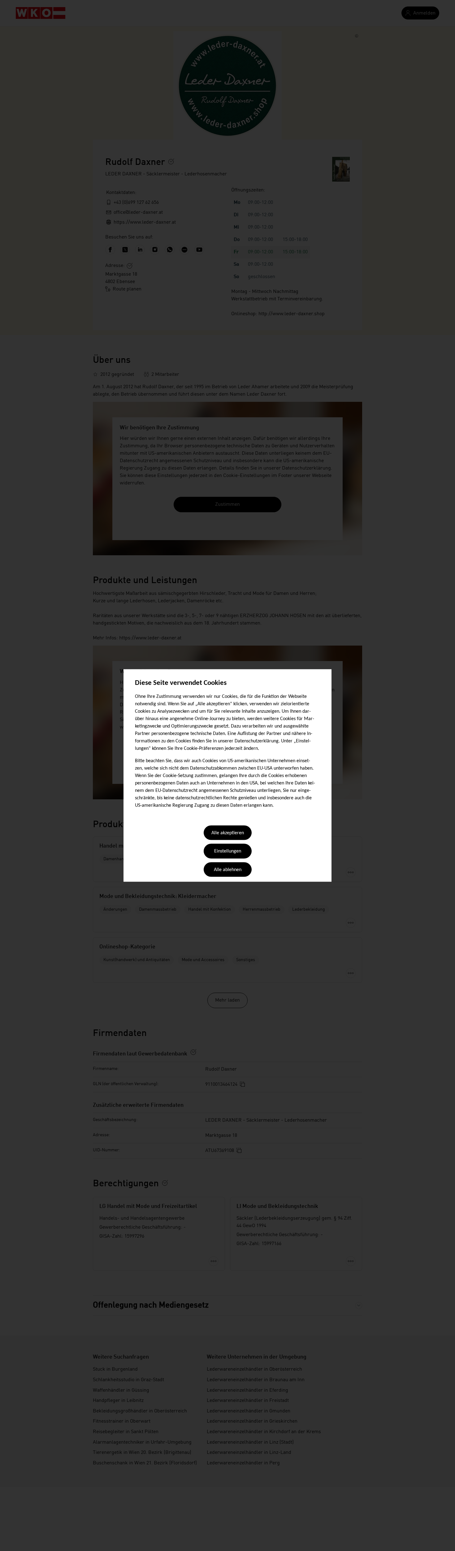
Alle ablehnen (227, 869)
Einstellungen (227, 851)
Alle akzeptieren (227, 833)
